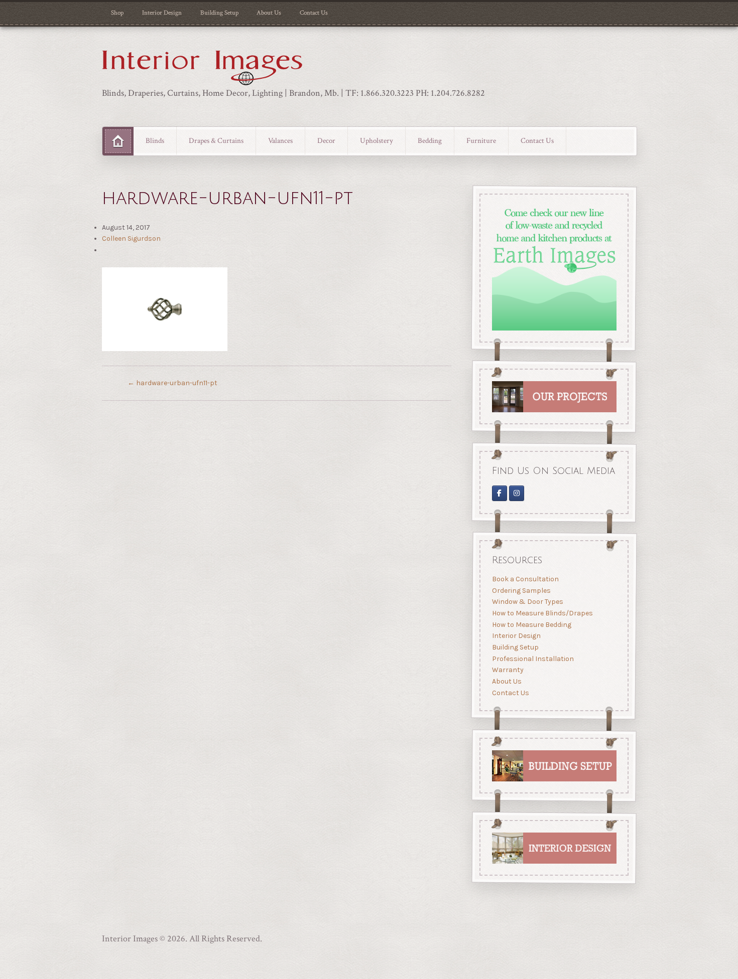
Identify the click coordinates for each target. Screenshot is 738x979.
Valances (280, 140)
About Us (269, 12)
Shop (117, 12)
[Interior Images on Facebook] (499, 493)
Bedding (430, 140)
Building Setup (219, 12)
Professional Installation (532, 659)
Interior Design (162, 12)
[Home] (118, 141)
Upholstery (376, 140)
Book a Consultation (524, 579)
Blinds (155, 140)
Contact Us (314, 12)
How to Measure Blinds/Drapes (541, 613)
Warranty (507, 670)
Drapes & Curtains (216, 140)
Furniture (481, 140)
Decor (326, 140)
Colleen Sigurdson (131, 238)
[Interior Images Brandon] (516, 493)
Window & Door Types (527, 602)
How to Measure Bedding (531, 624)
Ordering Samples (520, 590)
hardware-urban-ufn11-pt (172, 383)
